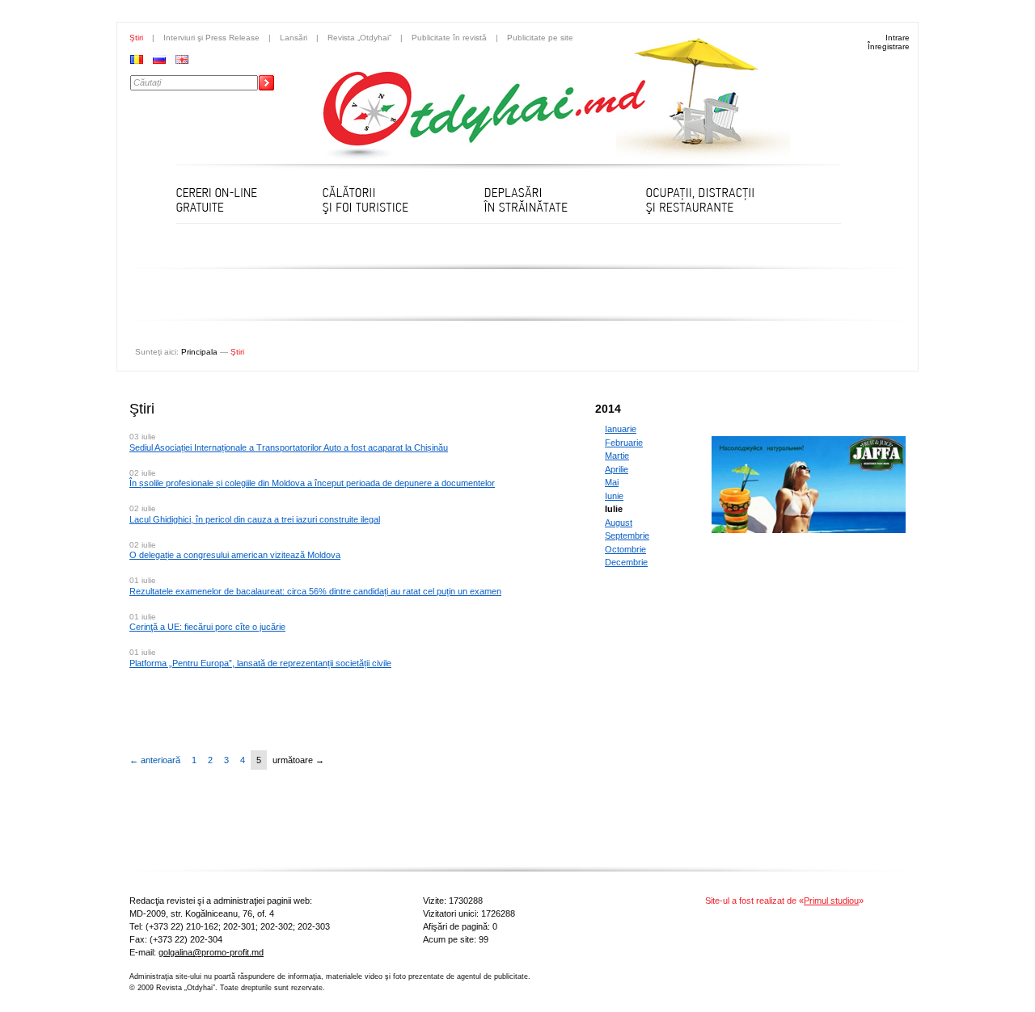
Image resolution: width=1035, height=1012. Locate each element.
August (618, 522)
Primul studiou (831, 900)
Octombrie (625, 549)
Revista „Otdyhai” (359, 37)
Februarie (624, 442)
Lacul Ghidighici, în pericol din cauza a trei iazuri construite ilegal (254, 519)
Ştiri (136, 37)
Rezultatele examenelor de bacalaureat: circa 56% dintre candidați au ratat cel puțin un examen (315, 591)
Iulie (614, 509)
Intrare (897, 37)
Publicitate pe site (540, 37)
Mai (612, 482)
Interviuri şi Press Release (211, 37)
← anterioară (154, 760)
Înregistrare (889, 46)
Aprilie (616, 469)
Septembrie (627, 535)
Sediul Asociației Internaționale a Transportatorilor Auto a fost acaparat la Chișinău (288, 447)
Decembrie (626, 562)
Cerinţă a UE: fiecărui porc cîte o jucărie (207, 627)
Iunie (614, 496)
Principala (199, 351)
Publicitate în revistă (449, 37)
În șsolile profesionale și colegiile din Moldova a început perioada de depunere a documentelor (312, 483)
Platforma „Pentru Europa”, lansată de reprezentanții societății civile (260, 663)
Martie (617, 455)
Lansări (293, 37)
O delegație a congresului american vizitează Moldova (234, 555)
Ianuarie (620, 429)
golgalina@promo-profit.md (211, 952)
